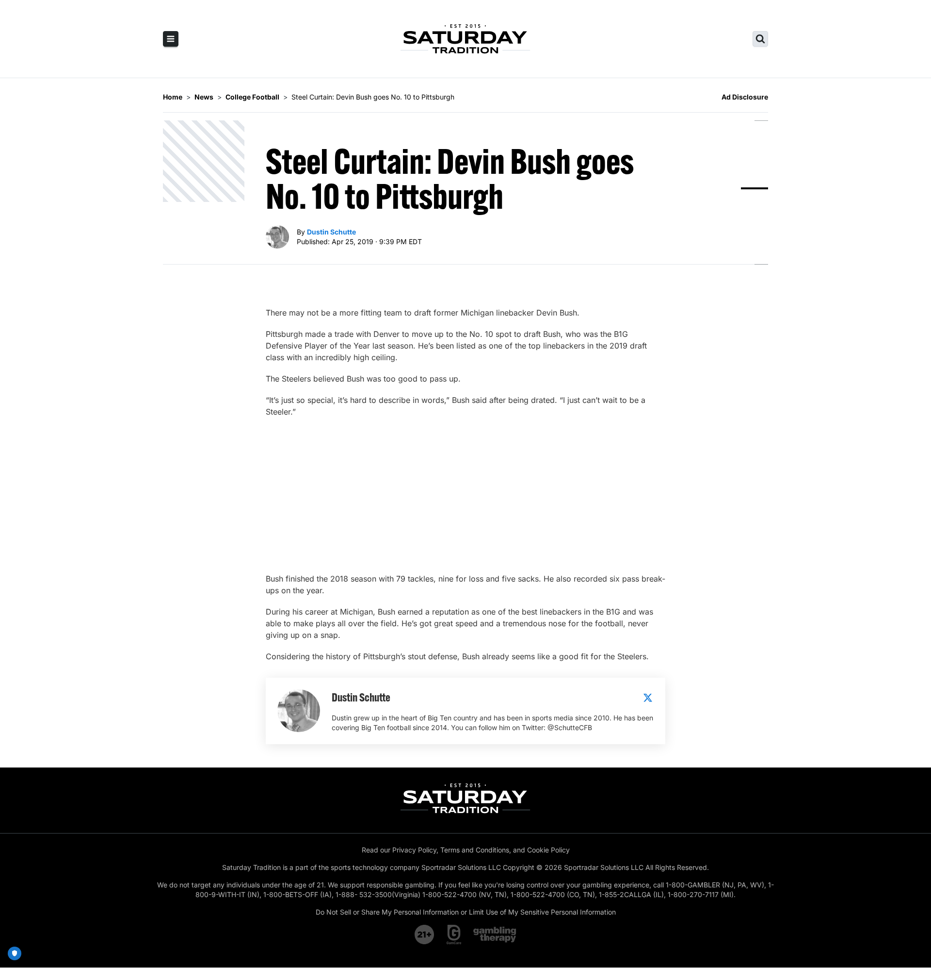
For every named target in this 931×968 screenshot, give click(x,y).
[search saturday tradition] (760, 39)
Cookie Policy (548, 850)
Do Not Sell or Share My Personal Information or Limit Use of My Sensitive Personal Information (466, 912)
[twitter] (648, 697)
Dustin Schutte (331, 232)
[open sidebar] (170, 39)
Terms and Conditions (474, 850)
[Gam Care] (454, 934)
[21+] (425, 934)
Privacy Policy (414, 850)
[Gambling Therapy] (494, 934)
